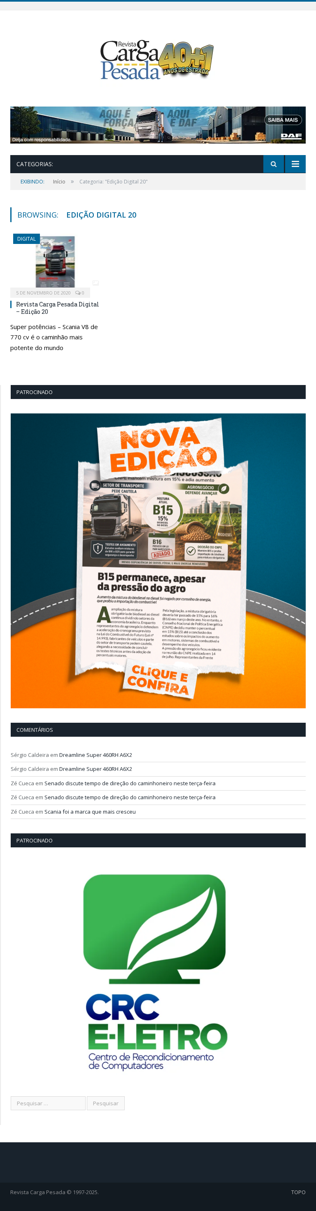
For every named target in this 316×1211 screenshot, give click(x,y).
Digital (26, 238)
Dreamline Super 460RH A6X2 (95, 755)
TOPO (298, 1192)
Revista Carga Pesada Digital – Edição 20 (57, 308)
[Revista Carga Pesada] (158, 59)
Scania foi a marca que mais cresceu (90, 811)
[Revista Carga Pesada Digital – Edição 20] (55, 263)
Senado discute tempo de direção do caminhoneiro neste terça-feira (130, 783)
